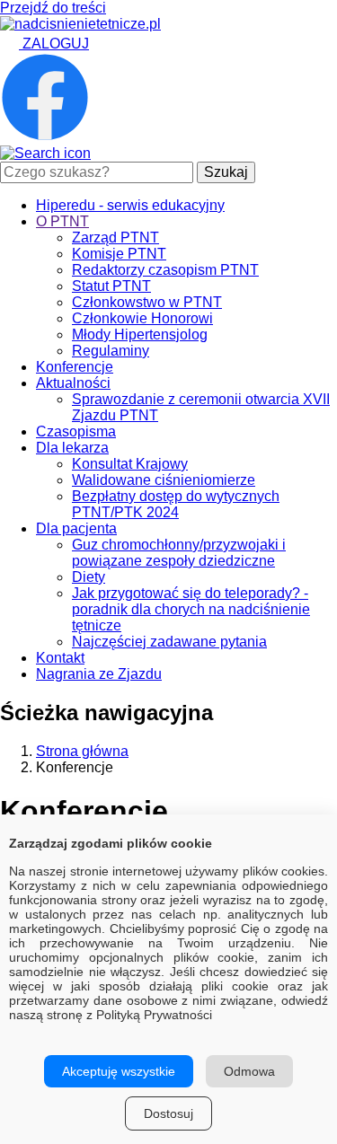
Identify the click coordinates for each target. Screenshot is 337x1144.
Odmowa (249, 1071)
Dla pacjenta (76, 528)
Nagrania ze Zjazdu (99, 674)
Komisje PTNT (119, 253)
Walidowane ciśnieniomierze (163, 480)
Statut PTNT (111, 286)
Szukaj (226, 172)
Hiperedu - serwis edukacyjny (130, 205)
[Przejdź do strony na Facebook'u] (45, 137)
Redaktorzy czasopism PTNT (165, 269)
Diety (88, 577)
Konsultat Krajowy (130, 463)
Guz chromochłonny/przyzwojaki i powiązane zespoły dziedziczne (179, 552)
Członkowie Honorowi (142, 318)
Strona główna (82, 751)
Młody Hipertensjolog (140, 334)
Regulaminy (110, 350)
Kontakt (60, 657)
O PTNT (62, 221)
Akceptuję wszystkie (118, 1071)
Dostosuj (168, 1113)
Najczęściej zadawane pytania (169, 641)
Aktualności (73, 383)
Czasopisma (76, 431)
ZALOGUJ (54, 43)
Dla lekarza (72, 447)
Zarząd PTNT (115, 237)
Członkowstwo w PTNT (147, 302)
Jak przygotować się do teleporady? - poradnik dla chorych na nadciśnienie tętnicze (191, 609)
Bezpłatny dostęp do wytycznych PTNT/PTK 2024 (175, 504)
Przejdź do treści (53, 7)
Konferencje (74, 366)
